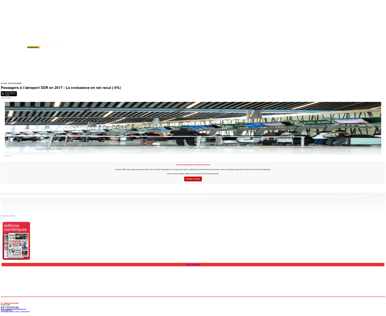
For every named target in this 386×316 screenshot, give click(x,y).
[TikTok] (16, 299)
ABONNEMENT (25, 311)
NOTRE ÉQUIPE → (7, 310)
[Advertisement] (193, 65)
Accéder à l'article (193, 179)
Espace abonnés (15, 83)
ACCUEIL (4, 83)
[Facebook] (21, 188)
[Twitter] (28, 188)
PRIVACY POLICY (14, 311)
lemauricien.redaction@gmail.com (15, 309)
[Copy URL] (35, 188)
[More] (42, 187)
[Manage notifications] (5, 310)
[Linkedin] (11, 299)
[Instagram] (7, 299)
